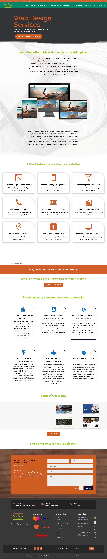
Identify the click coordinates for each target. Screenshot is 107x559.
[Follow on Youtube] (41, 548)
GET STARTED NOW (53, 285)
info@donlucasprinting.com (51, 505)
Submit (88, 488)
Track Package (79, 5)
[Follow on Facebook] (35, 548)
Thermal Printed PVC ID (55, 5)
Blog (72, 5)
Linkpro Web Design (38, 58)
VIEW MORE (53, 434)
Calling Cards (41, 5)
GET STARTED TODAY (28, 36)
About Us (33, 5)
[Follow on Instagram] (38, 548)
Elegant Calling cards (62, 523)
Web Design (66, 5)
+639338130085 (7, 1)
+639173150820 (77, 505)
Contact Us (88, 5)
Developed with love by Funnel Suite (69, 556)
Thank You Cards (97, 5)
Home (27, 5)
